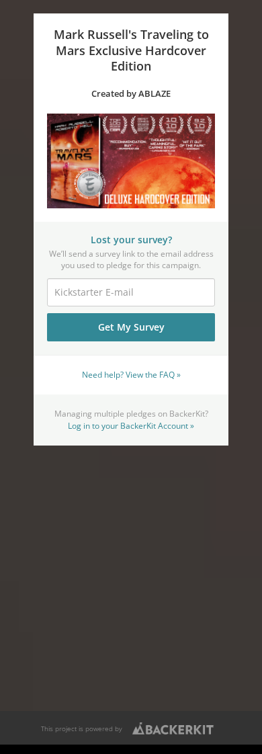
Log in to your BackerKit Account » (131, 425)
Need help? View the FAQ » (131, 374)
